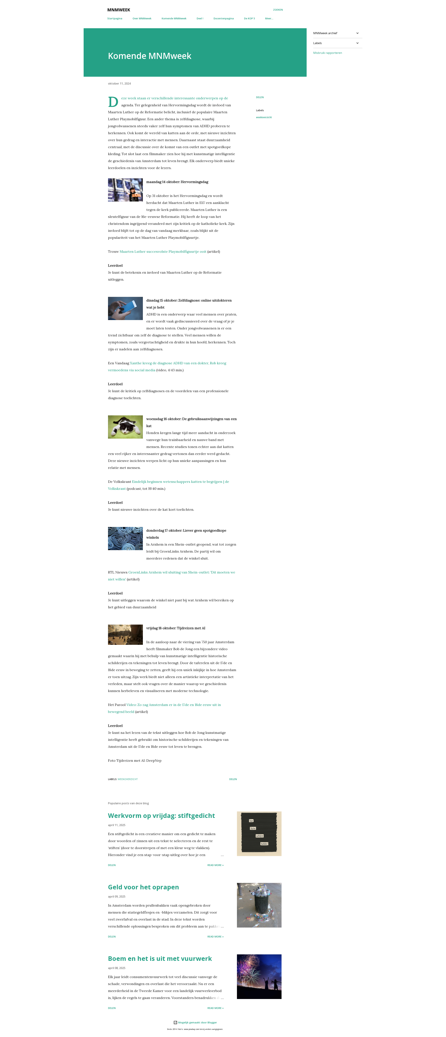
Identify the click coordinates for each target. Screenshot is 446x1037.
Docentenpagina (224, 18)
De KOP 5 (249, 18)
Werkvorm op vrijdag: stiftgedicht (161, 815)
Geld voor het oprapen (143, 887)
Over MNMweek (142, 18)
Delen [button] (260, 97)
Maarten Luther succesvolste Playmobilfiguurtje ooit (163, 251)
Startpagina (114, 18)
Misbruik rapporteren (327, 53)
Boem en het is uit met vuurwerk (160, 958)
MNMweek (118, 10)
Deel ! (200, 18)
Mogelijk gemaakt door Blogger (197, 1022)
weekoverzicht (264, 117)
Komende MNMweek (174, 18)
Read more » (215, 865)
